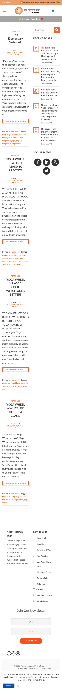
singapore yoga (8, 140)
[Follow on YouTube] (18, 653)
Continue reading (15, 121)
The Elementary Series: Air (15, 38)
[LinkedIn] (46, 162)
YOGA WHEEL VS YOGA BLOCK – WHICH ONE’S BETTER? (15, 287)
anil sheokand (17, 53)
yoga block (17, 386)
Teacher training (44, 595)
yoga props (13, 258)
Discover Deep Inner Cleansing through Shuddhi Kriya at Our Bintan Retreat (50, 134)
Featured (15, 31)
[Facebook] (38, 162)
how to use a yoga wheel (12, 499)
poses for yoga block (11, 383)
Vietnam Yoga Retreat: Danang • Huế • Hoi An (49, 92)
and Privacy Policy (36, 679)
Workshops (42, 601)
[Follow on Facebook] (9, 653)
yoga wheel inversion (11, 264)
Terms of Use (34, 669)
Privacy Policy (22, 669)
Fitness (15, 134)
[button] (4, 10)
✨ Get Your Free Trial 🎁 (31, 19)
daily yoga (6, 134)
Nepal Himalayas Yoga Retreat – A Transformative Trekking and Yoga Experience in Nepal (50, 112)
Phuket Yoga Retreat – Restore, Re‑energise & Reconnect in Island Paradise (50, 74)
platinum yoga (17, 137)
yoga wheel (16, 143)
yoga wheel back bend (17, 261)
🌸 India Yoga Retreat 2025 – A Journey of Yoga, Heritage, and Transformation (50, 53)
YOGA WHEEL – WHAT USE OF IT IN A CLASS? (15, 410)
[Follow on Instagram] (13, 653)
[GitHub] (46, 171)
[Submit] (57, 30)
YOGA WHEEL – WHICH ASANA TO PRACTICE (15, 164)
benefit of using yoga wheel (14, 496)
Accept (8, 686)
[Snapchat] (55, 162)
